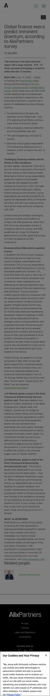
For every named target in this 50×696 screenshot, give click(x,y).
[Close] (46, 655)
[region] (25, 673)
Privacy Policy (13, 694)
